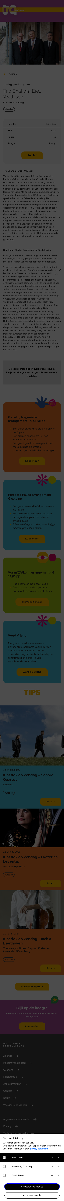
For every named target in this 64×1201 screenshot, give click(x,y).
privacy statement (39, 1149)
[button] (33, 1158)
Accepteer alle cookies (32, 1187)
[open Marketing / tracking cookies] (59, 1167)
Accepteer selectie (32, 1195)
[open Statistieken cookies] (59, 1176)
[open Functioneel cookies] (59, 1158)
